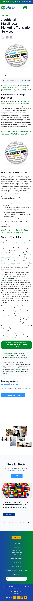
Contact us (18, 369)
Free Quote (16, 537)
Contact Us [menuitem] (16, 547)
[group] (16, 80)
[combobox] (16, 579)
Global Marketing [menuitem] (16, 566)
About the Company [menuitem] (16, 558)
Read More (8, 514)
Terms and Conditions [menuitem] (17, 591)
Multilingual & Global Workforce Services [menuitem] (16, 570)
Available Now (16, 3)
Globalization (5, 280)
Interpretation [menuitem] (16, 562)
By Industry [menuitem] (16, 574)
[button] (3, 80)
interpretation (22, 357)
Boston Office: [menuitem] (16, 549)
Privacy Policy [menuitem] (16, 593)
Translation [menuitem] (16, 543)
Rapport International (9, 353)
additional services (6, 89)
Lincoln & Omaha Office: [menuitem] (16, 553)
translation (26, 103)
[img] (25, 80)
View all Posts (16, 476)
